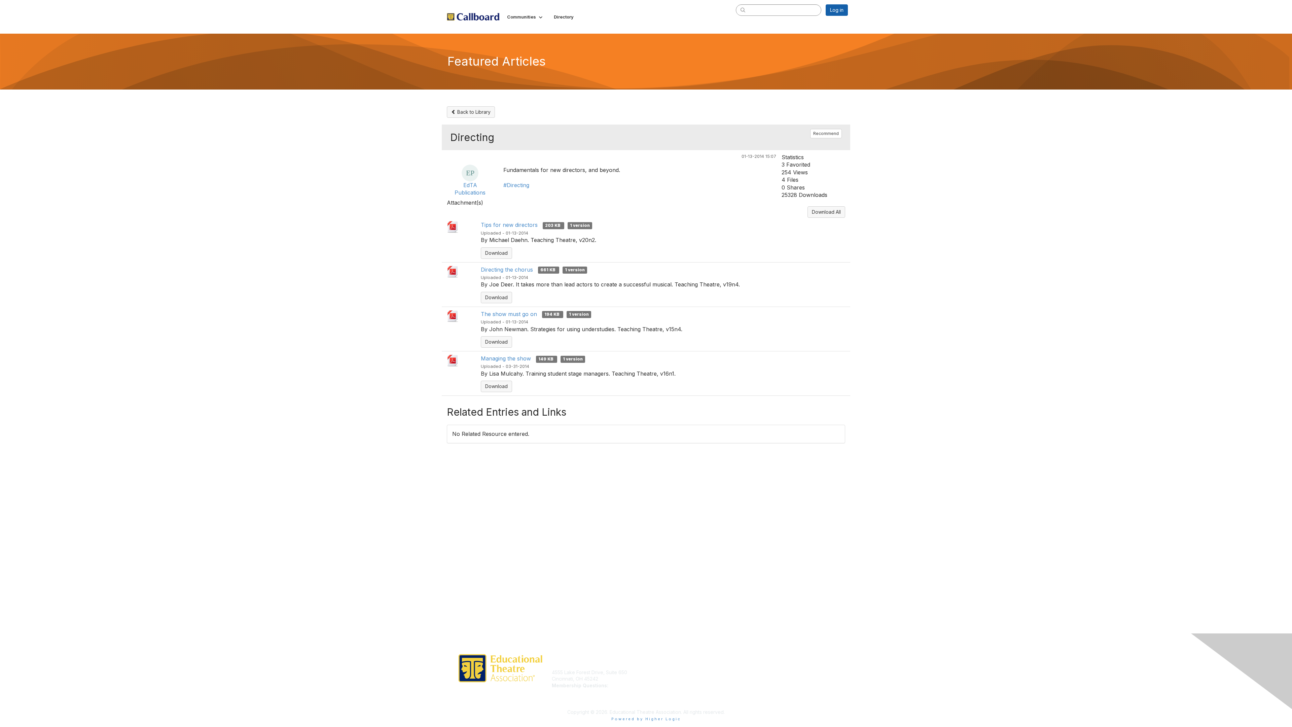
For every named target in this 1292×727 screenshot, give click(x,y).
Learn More (661, 679)
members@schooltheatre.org (584, 692)
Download (496, 253)
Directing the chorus (507, 269)
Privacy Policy (761, 672)
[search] (743, 9)
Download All (826, 212)
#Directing (516, 185)
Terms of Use (761, 679)
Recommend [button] (826, 133)
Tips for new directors (509, 224)
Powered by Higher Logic (646, 719)
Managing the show (506, 358)
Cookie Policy (761, 685)
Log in (837, 10)
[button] (525, 17)
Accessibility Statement (771, 698)
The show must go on (509, 314)
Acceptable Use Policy (771, 692)
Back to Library (473, 112)
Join (653, 672)
